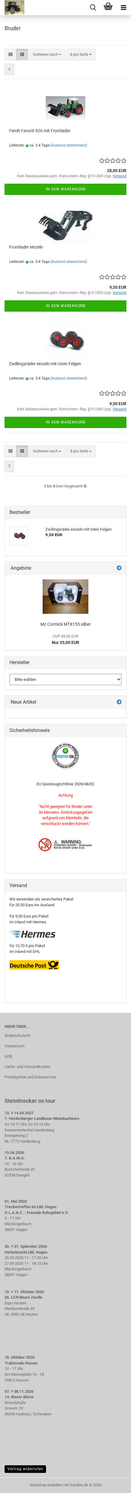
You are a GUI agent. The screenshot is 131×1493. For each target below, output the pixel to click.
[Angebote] (119, 568)
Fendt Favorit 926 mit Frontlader (39, 130)
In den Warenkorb (65, 189)
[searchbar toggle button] (93, 7)
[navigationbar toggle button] (123, 7)
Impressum (14, 1046)
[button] (10, 55)
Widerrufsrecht (17, 1035)
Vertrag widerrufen (25, 1469)
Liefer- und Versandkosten (27, 1066)
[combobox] (47, 55)
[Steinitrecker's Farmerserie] (12, 7)
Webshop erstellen (46, 1485)
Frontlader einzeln (26, 247)
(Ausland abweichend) (68, 145)
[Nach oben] (114, 1483)
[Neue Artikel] (119, 702)
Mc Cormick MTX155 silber (66, 624)
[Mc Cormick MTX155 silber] (65, 596)
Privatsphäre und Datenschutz (30, 1077)
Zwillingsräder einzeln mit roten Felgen (45, 363)
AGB (8, 1056)
